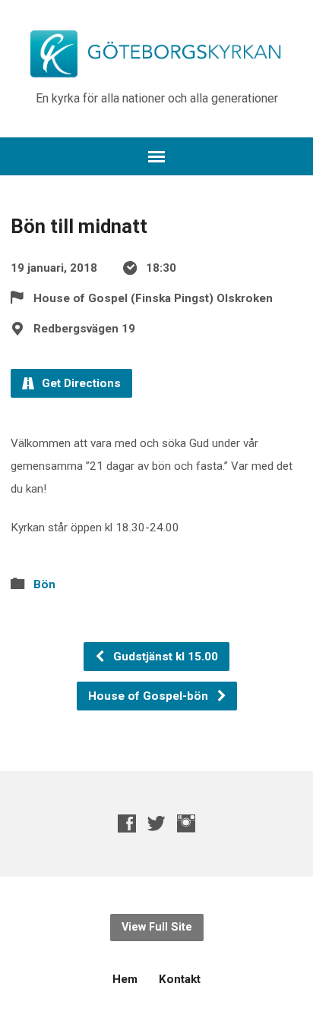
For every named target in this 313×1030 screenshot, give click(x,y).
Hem (125, 979)
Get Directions (80, 383)
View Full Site (157, 927)
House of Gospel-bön (149, 696)
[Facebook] (127, 823)
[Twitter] (156, 823)
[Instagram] (186, 823)
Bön (44, 584)
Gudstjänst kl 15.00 (164, 656)
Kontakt (180, 979)
